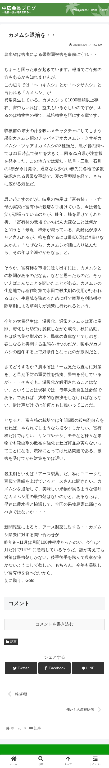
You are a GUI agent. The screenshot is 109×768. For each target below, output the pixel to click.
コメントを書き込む (54, 624)
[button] (98, 553)
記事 (13, 642)
